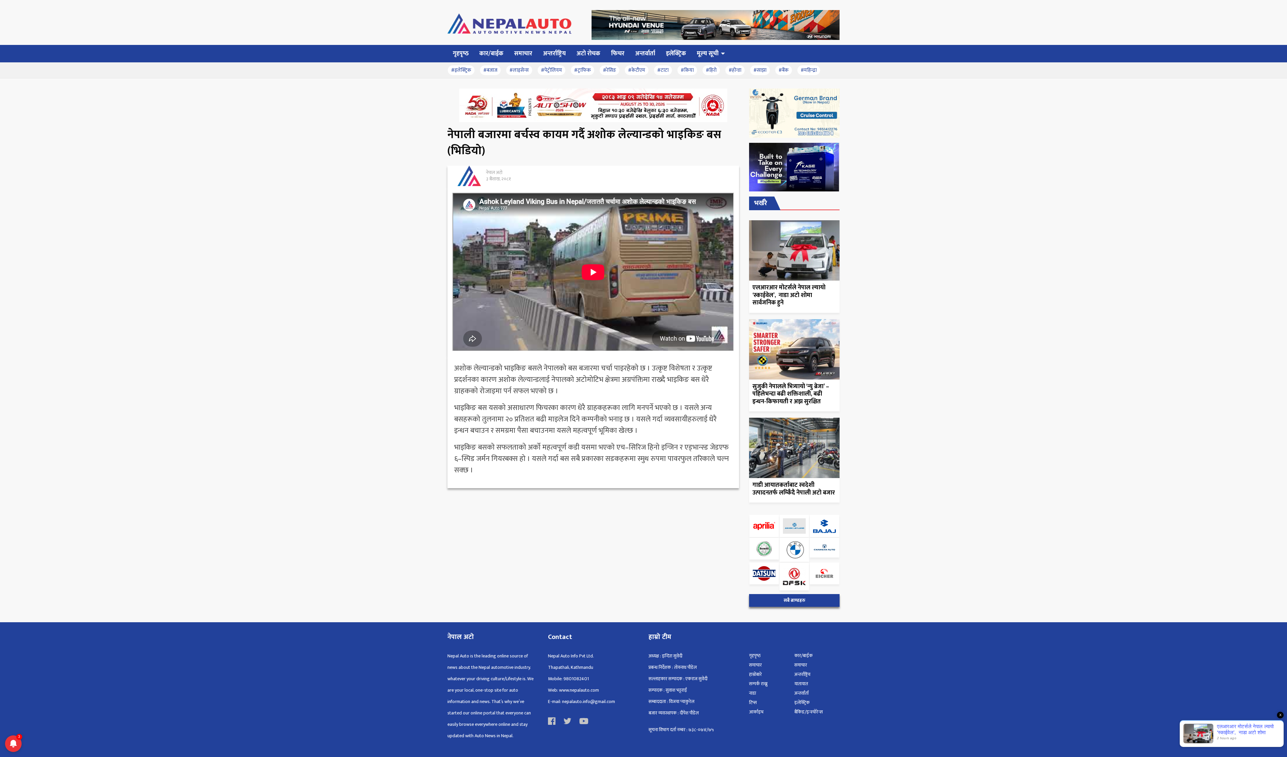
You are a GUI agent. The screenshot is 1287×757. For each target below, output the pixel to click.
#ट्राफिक (582, 70)
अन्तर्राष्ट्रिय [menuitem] (554, 54)
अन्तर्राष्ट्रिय (802, 674)
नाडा (752, 693)
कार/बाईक (803, 655)
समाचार (755, 665)
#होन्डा (735, 70)
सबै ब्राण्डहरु (794, 600)
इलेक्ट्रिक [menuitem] (676, 54)
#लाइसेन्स (519, 70)
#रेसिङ (609, 70)
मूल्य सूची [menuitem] (708, 54)
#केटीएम (636, 70)
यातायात (801, 684)
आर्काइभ (756, 712)
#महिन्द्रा (809, 70)
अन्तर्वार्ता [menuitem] (645, 54)
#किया (687, 70)
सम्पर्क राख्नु (758, 684)
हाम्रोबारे (755, 674)
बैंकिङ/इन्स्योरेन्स (808, 712)
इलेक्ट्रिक (802, 702)
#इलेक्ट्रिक (461, 70)
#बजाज (490, 70)
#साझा (760, 70)
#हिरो (711, 70)
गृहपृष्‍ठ (755, 655)
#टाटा (663, 70)
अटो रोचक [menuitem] (588, 54)
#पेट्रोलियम (551, 70)
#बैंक (784, 70)
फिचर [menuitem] (617, 54)
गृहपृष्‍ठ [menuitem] (461, 54)
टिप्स (753, 702)
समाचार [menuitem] (523, 54)
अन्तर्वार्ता (801, 693)
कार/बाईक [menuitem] (491, 54)
